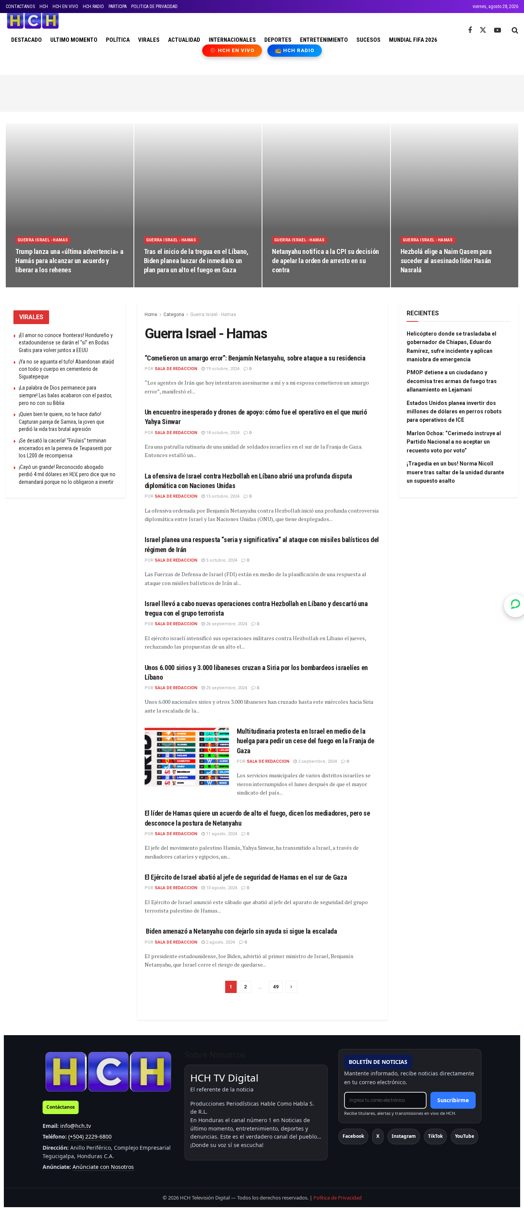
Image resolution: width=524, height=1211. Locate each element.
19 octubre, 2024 (222, 368)
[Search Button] (515, 30)
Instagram (404, 1136)
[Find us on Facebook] (470, 30)
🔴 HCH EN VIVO (232, 50)
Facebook (353, 1136)
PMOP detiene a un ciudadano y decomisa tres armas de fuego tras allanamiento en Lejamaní (452, 381)
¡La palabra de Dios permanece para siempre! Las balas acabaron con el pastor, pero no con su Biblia (65, 395)
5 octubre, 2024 (221, 560)
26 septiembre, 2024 (226, 623)
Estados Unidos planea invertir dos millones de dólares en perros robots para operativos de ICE (454, 411)
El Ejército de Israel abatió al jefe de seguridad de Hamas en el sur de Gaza (246, 877)
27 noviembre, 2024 (167, 284)
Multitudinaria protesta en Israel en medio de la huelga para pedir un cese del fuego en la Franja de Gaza (305, 740)
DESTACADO (26, 39)
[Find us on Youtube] (497, 30)
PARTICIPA (118, 6)
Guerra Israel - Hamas (43, 240)
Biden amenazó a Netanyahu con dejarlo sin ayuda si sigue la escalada (241, 931)
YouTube (464, 1136)
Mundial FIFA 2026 (413, 39)
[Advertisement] (262, 92)
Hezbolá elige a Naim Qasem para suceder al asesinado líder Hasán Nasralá (446, 260)
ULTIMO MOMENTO (73, 39)
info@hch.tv (75, 1125)
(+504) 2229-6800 (90, 1136)
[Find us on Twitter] (483, 30)
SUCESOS (368, 39)
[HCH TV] (108, 1071)
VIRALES (149, 39)
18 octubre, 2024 (222, 432)
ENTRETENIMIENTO (324, 39)
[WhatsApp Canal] (515, 605)
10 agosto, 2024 (221, 887)
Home (151, 314)
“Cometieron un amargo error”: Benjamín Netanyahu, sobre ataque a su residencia (255, 358)
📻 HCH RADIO (294, 50)
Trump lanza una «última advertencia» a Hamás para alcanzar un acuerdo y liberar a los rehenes (69, 260)
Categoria (173, 314)
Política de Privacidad (337, 1197)
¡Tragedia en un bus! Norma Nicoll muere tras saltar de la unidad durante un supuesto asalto (455, 472)
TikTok (435, 1136)
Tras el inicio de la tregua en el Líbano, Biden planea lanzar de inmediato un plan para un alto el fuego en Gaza (196, 260)
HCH (44, 6)
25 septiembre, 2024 (226, 687)
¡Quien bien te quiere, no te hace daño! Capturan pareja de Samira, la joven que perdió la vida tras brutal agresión (61, 421)
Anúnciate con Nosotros (103, 1166)
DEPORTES (278, 39)
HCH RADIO (93, 6)
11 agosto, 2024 (221, 833)
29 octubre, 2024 (421, 284)
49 (275, 987)
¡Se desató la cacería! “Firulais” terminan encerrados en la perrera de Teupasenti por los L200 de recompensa (65, 448)
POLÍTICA (118, 39)
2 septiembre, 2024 (317, 761)
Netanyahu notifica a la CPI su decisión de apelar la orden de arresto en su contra (325, 260)
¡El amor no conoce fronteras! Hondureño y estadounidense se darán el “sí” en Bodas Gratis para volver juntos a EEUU (66, 342)
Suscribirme (453, 1100)
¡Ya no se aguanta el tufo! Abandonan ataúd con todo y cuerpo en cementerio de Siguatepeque (66, 369)
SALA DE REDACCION (176, 368)
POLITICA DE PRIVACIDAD (154, 6)
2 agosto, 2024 (220, 942)
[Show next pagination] (291, 987)
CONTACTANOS (20, 6)
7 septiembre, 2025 (39, 284)
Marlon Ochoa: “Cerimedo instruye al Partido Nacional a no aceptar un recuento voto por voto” (454, 442)
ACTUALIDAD (184, 39)
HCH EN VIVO (65, 6)
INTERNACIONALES (232, 39)
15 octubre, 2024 (222, 496)
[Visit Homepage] (33, 20)
